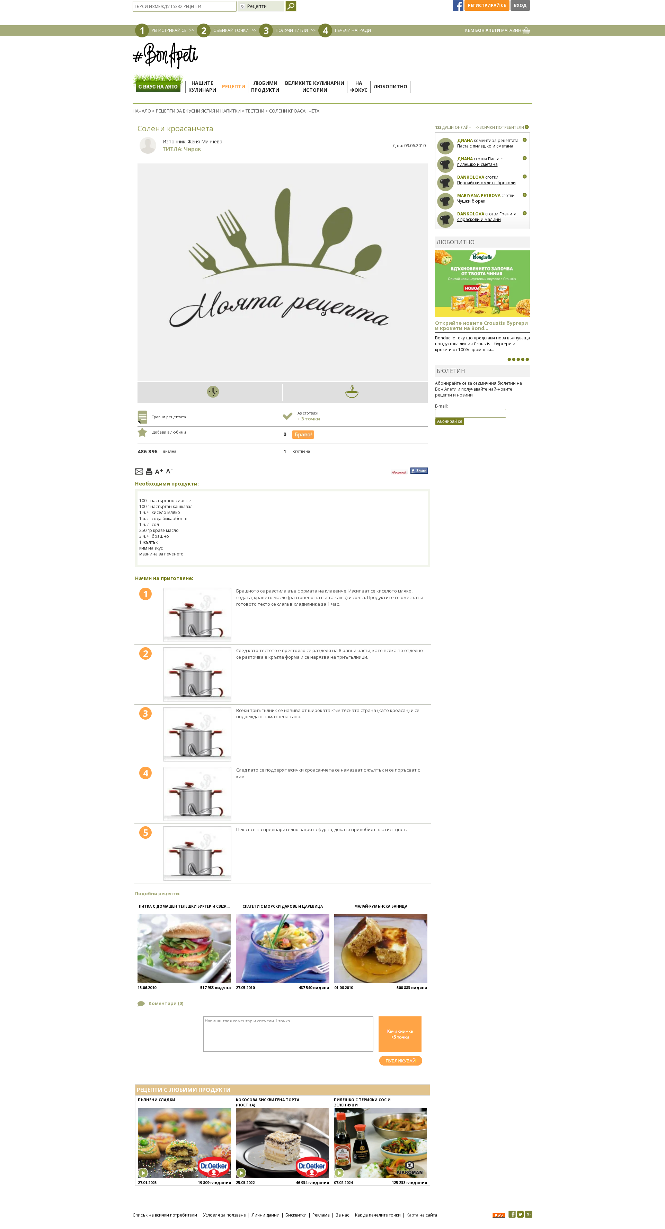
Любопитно (390, 86)
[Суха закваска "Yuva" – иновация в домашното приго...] (509, 359)
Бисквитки (296, 1215)
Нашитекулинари (202, 86)
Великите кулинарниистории (314, 86)
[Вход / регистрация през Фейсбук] (458, 5)
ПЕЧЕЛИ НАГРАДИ (353, 30)
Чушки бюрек (471, 201)
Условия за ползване (224, 1215)
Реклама (321, 1215)
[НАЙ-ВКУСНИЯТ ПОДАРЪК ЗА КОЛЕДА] (518, 359)
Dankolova (470, 177)
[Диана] (445, 146)
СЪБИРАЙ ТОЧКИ (231, 30)
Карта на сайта (422, 1215)
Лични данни (266, 1215)
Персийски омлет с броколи (486, 183)
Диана (465, 140)
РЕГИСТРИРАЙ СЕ (169, 30)
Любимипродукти (265, 86)
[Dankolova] (445, 183)
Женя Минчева (205, 141)
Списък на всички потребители (165, 1215)
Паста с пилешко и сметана (485, 146)
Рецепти (233, 86)
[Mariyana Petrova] (445, 201)
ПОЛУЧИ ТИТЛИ (292, 30)
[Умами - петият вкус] (522, 359)
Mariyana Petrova (478, 195)
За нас (342, 1215)
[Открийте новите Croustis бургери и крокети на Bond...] (513, 359)
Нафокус (358, 86)
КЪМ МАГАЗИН (493, 30)
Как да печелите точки (378, 1215)
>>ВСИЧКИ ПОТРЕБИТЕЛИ (499, 127)
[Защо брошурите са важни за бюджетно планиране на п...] (527, 359)
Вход (520, 5)
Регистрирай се (487, 5)
